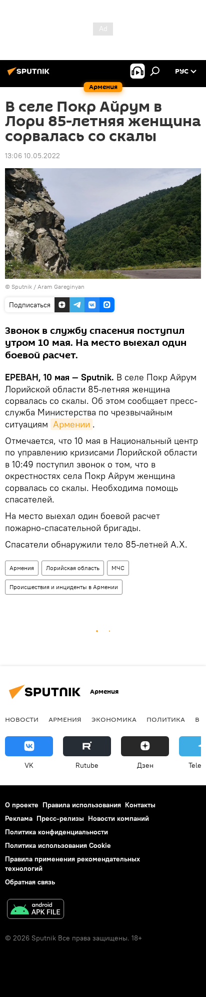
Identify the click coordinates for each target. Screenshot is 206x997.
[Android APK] (36, 910)
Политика (165, 719)
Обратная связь (30, 881)
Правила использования (81, 804)
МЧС (118, 568)
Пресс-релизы (60, 818)
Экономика (114, 719)
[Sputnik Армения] (30, 75)
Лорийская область (73, 568)
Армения (22, 568)
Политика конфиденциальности (56, 831)
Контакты (140, 804)
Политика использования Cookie (58, 845)
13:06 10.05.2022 (32, 155)
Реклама (18, 818)
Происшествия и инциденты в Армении (64, 587)
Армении (71, 424)
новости (21, 719)
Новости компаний (118, 818)
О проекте (21, 804)
